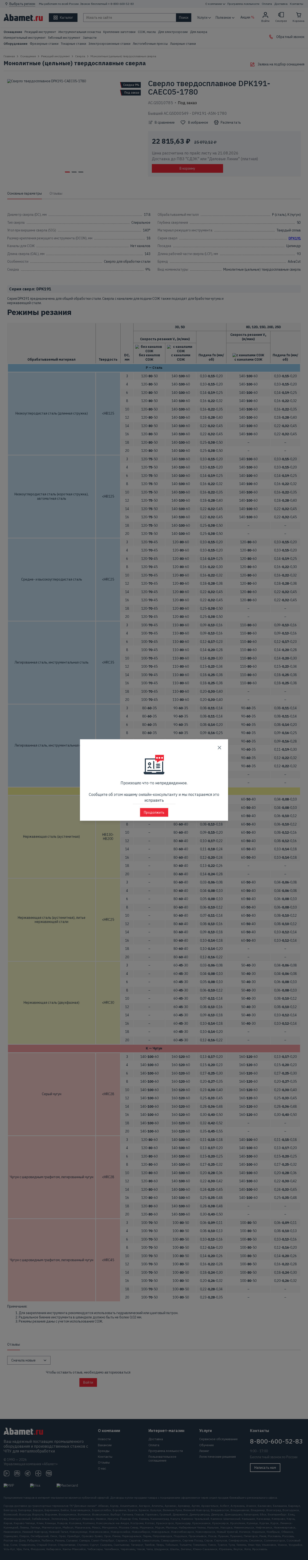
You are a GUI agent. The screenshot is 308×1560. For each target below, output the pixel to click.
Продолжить (154, 812)
